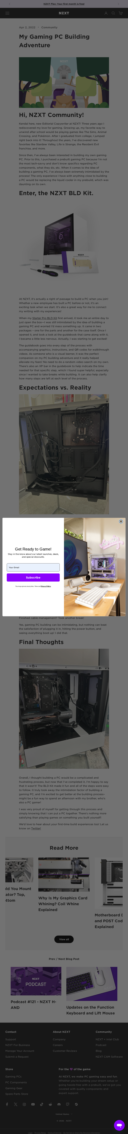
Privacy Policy (46, 586)
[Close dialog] (121, 521)
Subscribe (33, 577)
